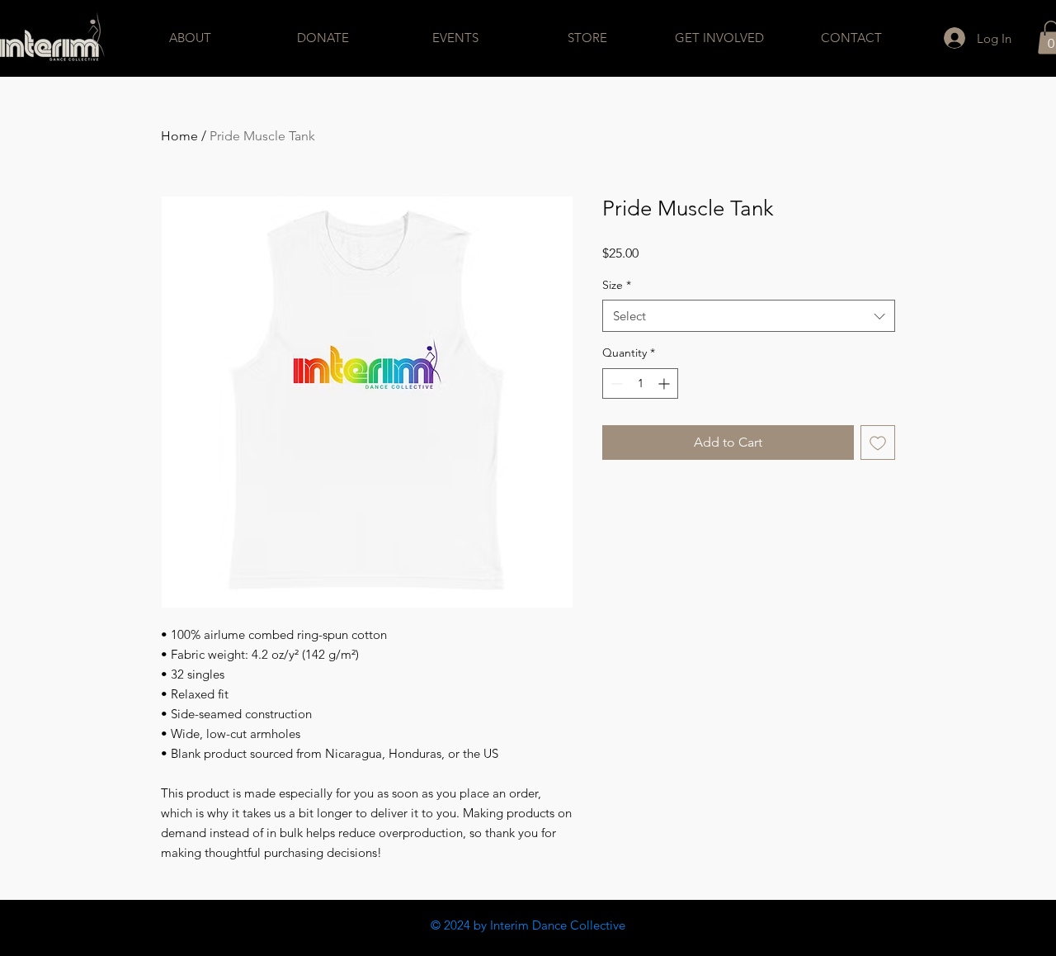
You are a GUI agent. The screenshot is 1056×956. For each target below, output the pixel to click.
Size (616, 284)
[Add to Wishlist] (877, 442)
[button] (190, 38)
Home (179, 136)
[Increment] (665, 383)
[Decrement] (615, 383)
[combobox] (748, 316)
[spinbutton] (640, 383)
